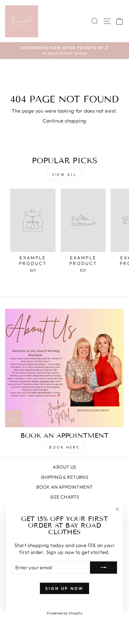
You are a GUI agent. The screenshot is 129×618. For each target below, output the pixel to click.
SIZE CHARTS (64, 497)
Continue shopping (64, 120)
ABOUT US (64, 467)
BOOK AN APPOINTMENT (64, 487)
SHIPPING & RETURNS (64, 477)
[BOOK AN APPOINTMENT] (64, 368)
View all (64, 174)
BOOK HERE (64, 447)
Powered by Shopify (64, 613)
